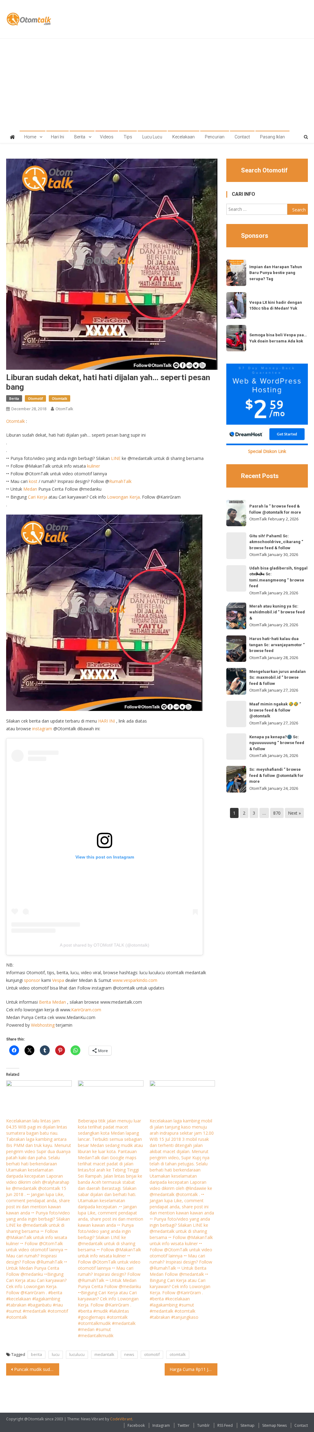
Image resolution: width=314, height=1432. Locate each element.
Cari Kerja (37, 497)
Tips (128, 136)
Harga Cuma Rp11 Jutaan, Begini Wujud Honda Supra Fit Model (193, 1369)
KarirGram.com (86, 1010)
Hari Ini (57, 136)
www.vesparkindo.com (135, 980)
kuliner (93, 466)
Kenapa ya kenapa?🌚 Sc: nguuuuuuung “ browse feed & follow (276, 743)
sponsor (32, 980)
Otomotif (35, 398)
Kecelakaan (183, 136)
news (129, 1354)
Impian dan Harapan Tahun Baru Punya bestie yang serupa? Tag (275, 272)
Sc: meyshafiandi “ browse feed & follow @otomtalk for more (276, 775)
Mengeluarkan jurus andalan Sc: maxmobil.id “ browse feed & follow (277, 677)
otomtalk (178, 1354)
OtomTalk (64, 408)
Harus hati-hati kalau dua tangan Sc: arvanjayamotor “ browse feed (277, 644)
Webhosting (43, 1025)
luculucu (77, 1354)
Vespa (58, 980)
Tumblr (203, 1425)
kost (33, 481)
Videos (106, 136)
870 (277, 813)
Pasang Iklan (272, 136)
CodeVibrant (121, 1419)
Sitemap (247, 1425)
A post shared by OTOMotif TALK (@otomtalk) (104, 945)
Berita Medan (52, 1002)
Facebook (136, 1425)
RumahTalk (120, 481)
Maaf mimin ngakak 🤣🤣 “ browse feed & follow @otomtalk (275, 710)
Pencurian (214, 136)
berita (36, 1354)
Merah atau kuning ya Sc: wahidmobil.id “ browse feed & (277, 612)
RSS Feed (225, 1425)
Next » (294, 813)
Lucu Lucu (152, 136)
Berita (79, 136)
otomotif (152, 1354)
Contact (242, 136)
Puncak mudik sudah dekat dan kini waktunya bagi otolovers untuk (36, 1369)
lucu (55, 1354)
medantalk (104, 1354)
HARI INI (106, 721)
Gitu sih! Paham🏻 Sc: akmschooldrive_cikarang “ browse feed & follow (276, 542)
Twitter (184, 1425)
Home (30, 136)
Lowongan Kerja (123, 497)
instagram (42, 728)
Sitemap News (274, 1425)
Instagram (161, 1425)
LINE (116, 458)
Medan (30, 489)
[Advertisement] (157, 85)
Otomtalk (59, 398)
